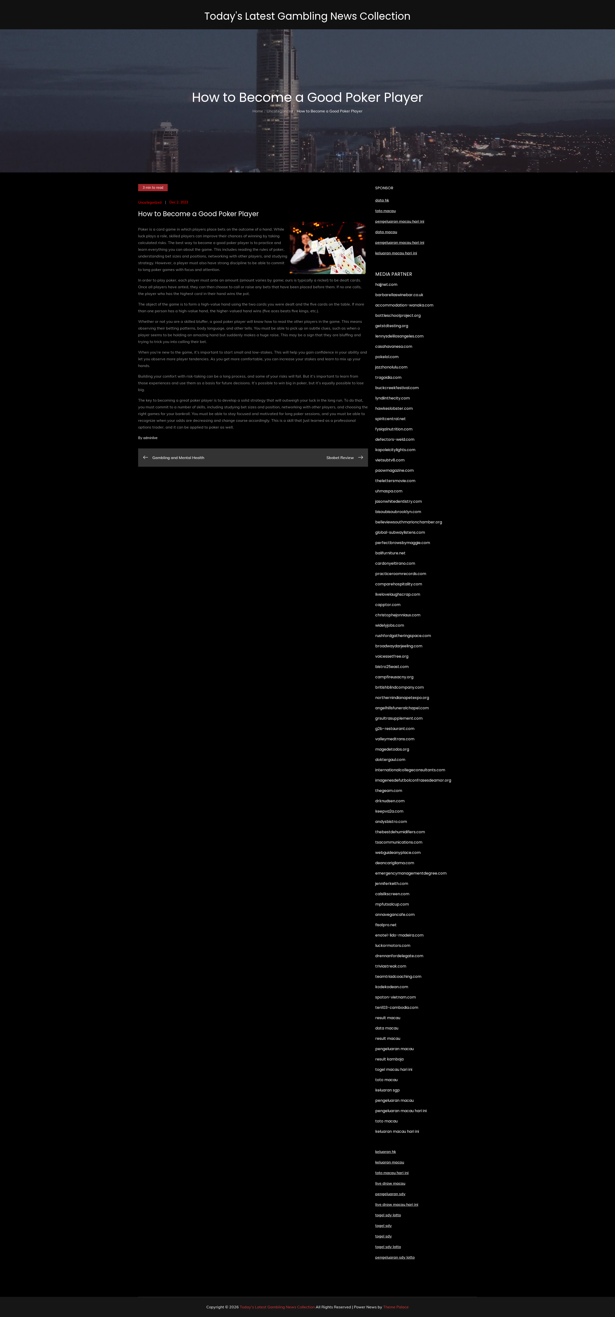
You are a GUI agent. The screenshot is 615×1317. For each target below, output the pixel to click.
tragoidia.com (388, 377)
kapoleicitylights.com (395, 450)
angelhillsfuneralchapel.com (402, 708)
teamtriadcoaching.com (398, 976)
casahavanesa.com (393, 346)
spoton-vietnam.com (395, 997)
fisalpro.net (386, 925)
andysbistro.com (391, 821)
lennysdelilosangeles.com (399, 336)
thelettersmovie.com (395, 481)
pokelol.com (387, 357)
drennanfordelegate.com (399, 956)
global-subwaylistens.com (400, 532)
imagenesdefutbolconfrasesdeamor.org (413, 780)
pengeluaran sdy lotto (395, 1257)
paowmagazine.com (394, 470)
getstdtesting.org (391, 326)
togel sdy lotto (388, 1246)
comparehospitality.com (398, 584)
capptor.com (387, 604)
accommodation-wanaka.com (404, 305)
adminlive (150, 438)
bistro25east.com (392, 666)
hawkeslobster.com (394, 408)
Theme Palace (396, 1307)
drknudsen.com (390, 801)
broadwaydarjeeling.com (398, 646)
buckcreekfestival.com (397, 388)
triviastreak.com (390, 966)
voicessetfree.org (391, 656)
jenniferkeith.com (391, 883)
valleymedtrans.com (394, 739)
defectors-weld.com (394, 439)
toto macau (385, 210)
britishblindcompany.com (399, 687)
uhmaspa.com (388, 491)
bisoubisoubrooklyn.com (398, 512)
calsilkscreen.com (392, 894)
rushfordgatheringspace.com (403, 635)
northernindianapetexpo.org (402, 697)
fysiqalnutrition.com (393, 429)
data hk (382, 200)
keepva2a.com (389, 811)
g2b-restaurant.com (394, 728)
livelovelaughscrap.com (397, 594)
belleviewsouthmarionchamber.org (408, 522)
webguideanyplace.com (398, 852)
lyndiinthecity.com (392, 398)
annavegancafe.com (395, 914)
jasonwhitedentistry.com (398, 501)
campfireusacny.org (394, 677)
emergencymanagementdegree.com (411, 873)
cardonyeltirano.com (395, 563)
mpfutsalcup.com (392, 904)
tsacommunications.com (398, 842)
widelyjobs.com (389, 625)
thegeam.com (388, 790)
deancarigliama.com (394, 863)
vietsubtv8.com (390, 460)
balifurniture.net (390, 553)
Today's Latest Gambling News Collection (307, 16)
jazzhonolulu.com (391, 367)
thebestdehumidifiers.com (400, 832)
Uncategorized (150, 202)
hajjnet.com (386, 284)
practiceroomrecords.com (400, 573)
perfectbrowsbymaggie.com (402, 542)
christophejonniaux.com (397, 615)
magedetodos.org (392, 749)
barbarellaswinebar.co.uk (399, 295)
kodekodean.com (391, 987)
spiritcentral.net (390, 419)
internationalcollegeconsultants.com (410, 770)
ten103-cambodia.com (396, 1007)
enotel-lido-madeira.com (399, 935)
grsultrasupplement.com (399, 718)
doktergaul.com (390, 759)
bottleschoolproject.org (398, 315)
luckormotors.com (392, 945)
